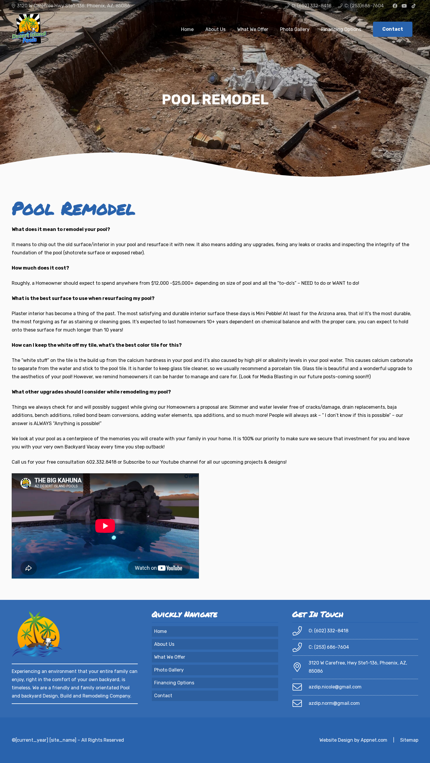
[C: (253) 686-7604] (300, 647)
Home (160, 631)
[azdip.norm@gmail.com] (300, 703)
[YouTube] (404, 6)
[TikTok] (413, 6)
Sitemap (409, 740)
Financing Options (174, 683)
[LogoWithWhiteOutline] (29, 29)
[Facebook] (395, 6)
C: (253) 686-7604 (329, 647)
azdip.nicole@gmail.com (335, 687)
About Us (164, 644)
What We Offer (169, 657)
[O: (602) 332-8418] (300, 631)
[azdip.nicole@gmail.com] (300, 687)
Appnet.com (374, 740)
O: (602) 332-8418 (328, 630)
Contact (163, 695)
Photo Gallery (169, 670)
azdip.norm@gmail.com (334, 703)
